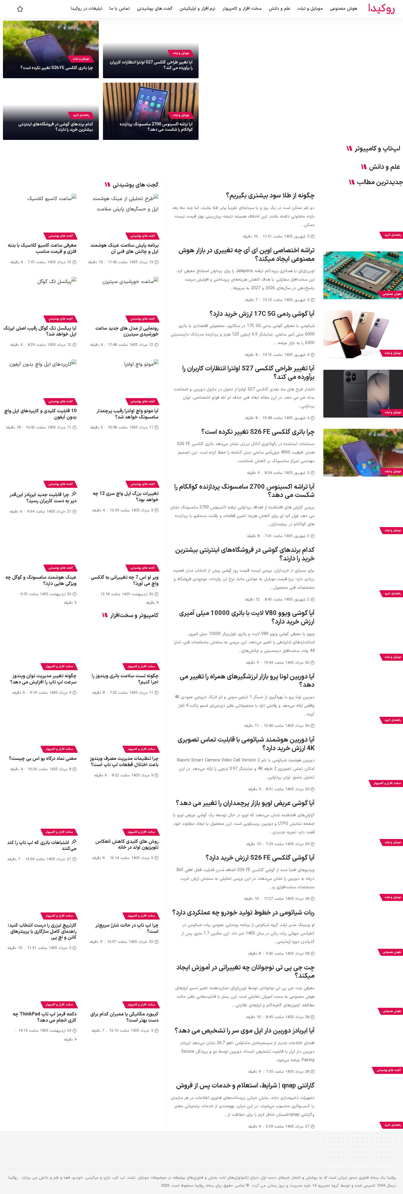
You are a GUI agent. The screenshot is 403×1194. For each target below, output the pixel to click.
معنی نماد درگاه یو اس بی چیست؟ (42, 758)
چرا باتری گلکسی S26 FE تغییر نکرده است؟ (56, 68)
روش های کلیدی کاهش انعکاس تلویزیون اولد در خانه (126, 844)
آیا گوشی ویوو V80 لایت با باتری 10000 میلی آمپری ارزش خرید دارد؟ (246, 618)
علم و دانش (384, 167)
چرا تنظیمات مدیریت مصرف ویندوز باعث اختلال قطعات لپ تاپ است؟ (124, 761)
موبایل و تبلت (181, 53)
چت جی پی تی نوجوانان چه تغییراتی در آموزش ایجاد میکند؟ (245, 972)
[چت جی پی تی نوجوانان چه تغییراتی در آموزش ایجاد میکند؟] (363, 992)
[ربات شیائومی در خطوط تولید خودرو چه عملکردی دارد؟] (363, 933)
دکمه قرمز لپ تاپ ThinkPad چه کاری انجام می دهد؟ (44, 1017)
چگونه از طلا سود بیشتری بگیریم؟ (270, 196)
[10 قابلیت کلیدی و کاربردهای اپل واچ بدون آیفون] (39, 381)
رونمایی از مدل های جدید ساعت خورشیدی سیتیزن (126, 331)
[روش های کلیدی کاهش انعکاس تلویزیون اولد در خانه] (121, 812)
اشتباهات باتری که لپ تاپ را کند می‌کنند (41, 846)
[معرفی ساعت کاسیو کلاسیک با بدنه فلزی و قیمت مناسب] (39, 216)
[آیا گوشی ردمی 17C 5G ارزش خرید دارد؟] (363, 334)
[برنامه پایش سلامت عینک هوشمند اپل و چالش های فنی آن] (121, 216)
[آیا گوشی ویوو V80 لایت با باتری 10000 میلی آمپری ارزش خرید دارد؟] (363, 638)
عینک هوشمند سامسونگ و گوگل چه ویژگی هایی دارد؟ (40, 580)
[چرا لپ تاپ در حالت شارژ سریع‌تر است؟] (121, 896)
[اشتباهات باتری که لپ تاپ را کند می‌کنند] (39, 812)
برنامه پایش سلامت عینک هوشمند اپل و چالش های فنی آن (124, 248)
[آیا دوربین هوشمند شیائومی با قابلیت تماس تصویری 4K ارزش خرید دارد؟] (363, 765)
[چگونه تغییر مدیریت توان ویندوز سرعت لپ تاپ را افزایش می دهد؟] (39, 646)
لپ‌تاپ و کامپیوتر (377, 149)
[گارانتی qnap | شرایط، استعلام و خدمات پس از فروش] (363, 1106)
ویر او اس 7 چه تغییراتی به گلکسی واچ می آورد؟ (124, 580)
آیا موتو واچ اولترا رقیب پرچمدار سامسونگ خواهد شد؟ (127, 414)
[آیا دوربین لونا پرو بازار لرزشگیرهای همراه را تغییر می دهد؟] (363, 701)
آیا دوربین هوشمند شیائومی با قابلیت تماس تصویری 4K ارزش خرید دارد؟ (246, 744)
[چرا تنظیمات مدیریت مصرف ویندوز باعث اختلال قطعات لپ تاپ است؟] (121, 729)
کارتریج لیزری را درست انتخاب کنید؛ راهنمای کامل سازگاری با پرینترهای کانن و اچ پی (42, 931)
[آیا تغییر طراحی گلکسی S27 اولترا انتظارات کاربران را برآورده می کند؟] (363, 394)
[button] (11, 9)
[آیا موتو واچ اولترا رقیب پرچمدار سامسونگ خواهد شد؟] (121, 381)
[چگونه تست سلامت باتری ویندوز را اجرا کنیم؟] (121, 646)
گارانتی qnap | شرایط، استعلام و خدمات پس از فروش (245, 1086)
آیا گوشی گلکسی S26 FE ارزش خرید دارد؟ (260, 858)
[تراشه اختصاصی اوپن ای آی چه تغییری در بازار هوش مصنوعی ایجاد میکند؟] (363, 275)
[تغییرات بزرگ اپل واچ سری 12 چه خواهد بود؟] (121, 464)
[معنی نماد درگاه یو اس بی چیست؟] (39, 729)
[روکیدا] (381, 9)
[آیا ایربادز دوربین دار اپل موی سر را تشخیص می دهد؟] (363, 1051)
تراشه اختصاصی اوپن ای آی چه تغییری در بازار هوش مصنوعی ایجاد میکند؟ (246, 255)
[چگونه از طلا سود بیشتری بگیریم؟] (363, 216)
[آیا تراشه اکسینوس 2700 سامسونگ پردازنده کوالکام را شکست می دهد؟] (363, 512)
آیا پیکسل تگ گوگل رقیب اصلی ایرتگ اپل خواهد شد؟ (39, 331)
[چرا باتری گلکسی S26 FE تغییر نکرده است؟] (363, 453)
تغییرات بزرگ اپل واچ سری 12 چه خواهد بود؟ (125, 496)
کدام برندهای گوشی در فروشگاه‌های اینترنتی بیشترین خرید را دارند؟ (55, 127)
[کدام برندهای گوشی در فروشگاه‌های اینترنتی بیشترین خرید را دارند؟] (363, 575)
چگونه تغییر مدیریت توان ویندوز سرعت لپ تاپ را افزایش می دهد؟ (43, 679)
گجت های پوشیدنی (142, 236)
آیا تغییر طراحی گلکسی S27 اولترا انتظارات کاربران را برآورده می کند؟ (151, 65)
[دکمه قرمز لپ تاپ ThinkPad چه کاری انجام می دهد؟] (39, 985)
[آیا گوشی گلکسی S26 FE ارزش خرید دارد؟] (363, 878)
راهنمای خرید (81, 115)
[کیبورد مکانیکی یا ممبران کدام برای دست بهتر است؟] (121, 985)
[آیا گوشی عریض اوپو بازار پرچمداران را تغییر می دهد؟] (363, 824)
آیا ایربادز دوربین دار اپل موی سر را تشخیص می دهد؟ (244, 1031)
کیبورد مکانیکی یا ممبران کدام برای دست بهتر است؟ (124, 1017)
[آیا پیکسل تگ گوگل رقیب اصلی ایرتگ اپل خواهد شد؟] (39, 299)
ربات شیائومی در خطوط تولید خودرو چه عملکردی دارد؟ (243, 913)
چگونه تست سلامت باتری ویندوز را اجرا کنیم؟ (125, 679)
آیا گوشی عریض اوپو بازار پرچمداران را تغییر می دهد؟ (245, 803)
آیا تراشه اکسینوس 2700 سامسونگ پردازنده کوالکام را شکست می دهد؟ (156, 127)
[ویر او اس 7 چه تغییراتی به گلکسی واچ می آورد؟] (121, 548)
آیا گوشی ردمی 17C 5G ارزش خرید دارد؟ (261, 314)
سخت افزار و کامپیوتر (141, 666)
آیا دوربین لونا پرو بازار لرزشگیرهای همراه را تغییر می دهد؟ (247, 681)
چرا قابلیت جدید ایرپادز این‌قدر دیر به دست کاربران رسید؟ (42, 498)
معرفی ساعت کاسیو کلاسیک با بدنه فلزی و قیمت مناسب (42, 248)
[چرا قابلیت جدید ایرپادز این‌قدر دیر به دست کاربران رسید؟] (39, 464)
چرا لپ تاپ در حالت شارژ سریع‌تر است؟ (126, 928)
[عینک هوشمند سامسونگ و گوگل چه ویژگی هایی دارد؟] (39, 548)
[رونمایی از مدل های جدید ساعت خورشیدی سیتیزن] (121, 299)
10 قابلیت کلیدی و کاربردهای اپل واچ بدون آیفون (40, 414)
